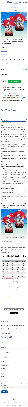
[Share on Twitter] (7, 110)
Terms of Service (5, 352)
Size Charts (3, 368)
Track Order (4, 371)
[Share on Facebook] (5, 110)
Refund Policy (4, 355)
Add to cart (14, 81)
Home (10, 7)
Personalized (5, 107)
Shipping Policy (4, 365)
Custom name (4, 74)
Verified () (20, 309)
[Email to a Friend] (9, 110)
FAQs (2, 373)
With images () (10, 309)
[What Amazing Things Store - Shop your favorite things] (14, 2)
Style (2, 50)
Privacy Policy (4, 357)
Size (2, 57)
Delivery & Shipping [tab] (6, 122)
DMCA (2, 376)
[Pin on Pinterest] (12, 110)
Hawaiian (16, 7)
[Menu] (2, 2)
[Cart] (26, 2)
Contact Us (3, 347)
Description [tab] (5, 120)
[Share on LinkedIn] (14, 110)
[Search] (23, 2)
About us (3, 349)
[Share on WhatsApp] (2, 110)
